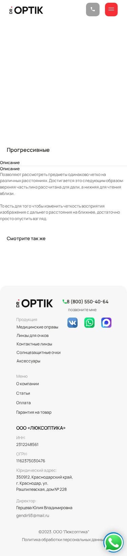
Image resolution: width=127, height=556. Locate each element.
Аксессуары (28, 361)
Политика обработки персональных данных (64, 539)
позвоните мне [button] (82, 309)
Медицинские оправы (37, 327)
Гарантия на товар (33, 412)
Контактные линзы (34, 344)
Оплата (23, 403)
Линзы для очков (32, 335)
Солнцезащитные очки (39, 352)
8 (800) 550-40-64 (87, 301)
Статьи (23, 393)
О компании (27, 384)
